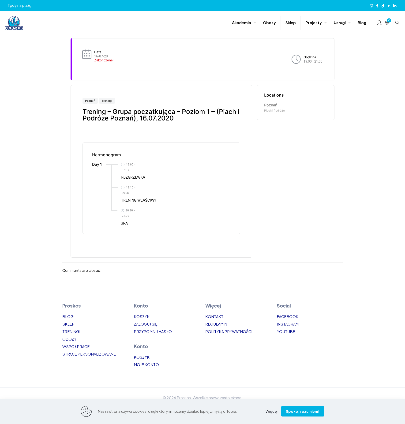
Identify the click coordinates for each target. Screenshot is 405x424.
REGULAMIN (216, 324)
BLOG (68, 316)
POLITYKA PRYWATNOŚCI (228, 331)
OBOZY (69, 339)
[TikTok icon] (383, 5)
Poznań (90, 100)
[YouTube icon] (389, 5)
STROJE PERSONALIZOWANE (89, 354)
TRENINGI (71, 331)
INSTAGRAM (288, 324)
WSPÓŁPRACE (76, 346)
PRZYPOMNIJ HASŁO (153, 331)
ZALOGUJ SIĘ (146, 324)
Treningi (107, 100)
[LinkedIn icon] (395, 5)
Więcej (272, 411)
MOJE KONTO (146, 364)
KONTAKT (214, 316)
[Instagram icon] (371, 5)
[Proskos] (14, 22)
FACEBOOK (287, 316)
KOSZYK (142, 316)
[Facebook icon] (377, 5)
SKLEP (68, 324)
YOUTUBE (286, 331)
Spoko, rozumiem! (302, 411)
